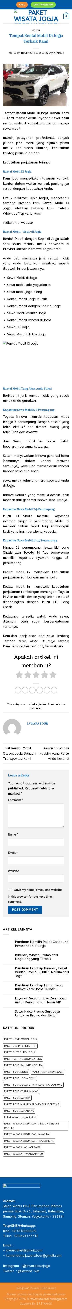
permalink (36, 708)
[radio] (19, 675)
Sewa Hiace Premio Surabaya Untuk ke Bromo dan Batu (37, 1013)
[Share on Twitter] (32, 690)
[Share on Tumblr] (54, 690)
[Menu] (5, 16)
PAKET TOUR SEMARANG (19, 1110)
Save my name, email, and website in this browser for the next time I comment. (35, 896)
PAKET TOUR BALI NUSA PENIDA (23, 1065)
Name (13, 834)
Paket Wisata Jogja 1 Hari (20, 1117)
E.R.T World (44, 1303)
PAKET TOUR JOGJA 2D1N (47, 1071)
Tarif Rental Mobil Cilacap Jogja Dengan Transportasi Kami (19, 753)
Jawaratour (56, 53)
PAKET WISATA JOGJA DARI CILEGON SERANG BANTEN (31, 1125)
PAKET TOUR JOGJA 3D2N (20, 1078)
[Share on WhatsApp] (18, 690)
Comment (15, 800)
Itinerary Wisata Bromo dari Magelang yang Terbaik (36, 957)
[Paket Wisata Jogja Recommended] (36, 16)
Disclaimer (49, 1288)
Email (13, 853)
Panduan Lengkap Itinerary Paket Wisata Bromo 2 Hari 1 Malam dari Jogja (42, 972)
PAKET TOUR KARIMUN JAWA (21, 1091)
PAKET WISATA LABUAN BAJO (22, 1147)
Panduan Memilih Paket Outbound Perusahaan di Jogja (42, 944)
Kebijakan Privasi (28, 1288)
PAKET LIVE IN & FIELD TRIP (20, 1045)
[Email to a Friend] (39, 690)
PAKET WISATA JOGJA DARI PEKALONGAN (29, 1140)
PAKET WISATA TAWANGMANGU (23, 1153)
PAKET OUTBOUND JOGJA (19, 1052)
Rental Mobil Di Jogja (32, 113)
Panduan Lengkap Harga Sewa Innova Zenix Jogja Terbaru (39, 987)
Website (13, 871)
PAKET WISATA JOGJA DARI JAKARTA (26, 1134)
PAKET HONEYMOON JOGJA (20, 1039)
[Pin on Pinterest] (47, 690)
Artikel (36, 30)
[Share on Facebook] (25, 690)
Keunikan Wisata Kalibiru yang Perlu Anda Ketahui (54, 753)
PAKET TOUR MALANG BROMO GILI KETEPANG (31, 1104)
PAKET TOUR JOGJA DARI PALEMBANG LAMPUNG (33, 1084)
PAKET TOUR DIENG (16, 1071)
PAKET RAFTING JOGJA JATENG (23, 1058)
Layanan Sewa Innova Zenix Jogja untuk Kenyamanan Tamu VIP (41, 1000)
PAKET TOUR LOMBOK (17, 1097)
